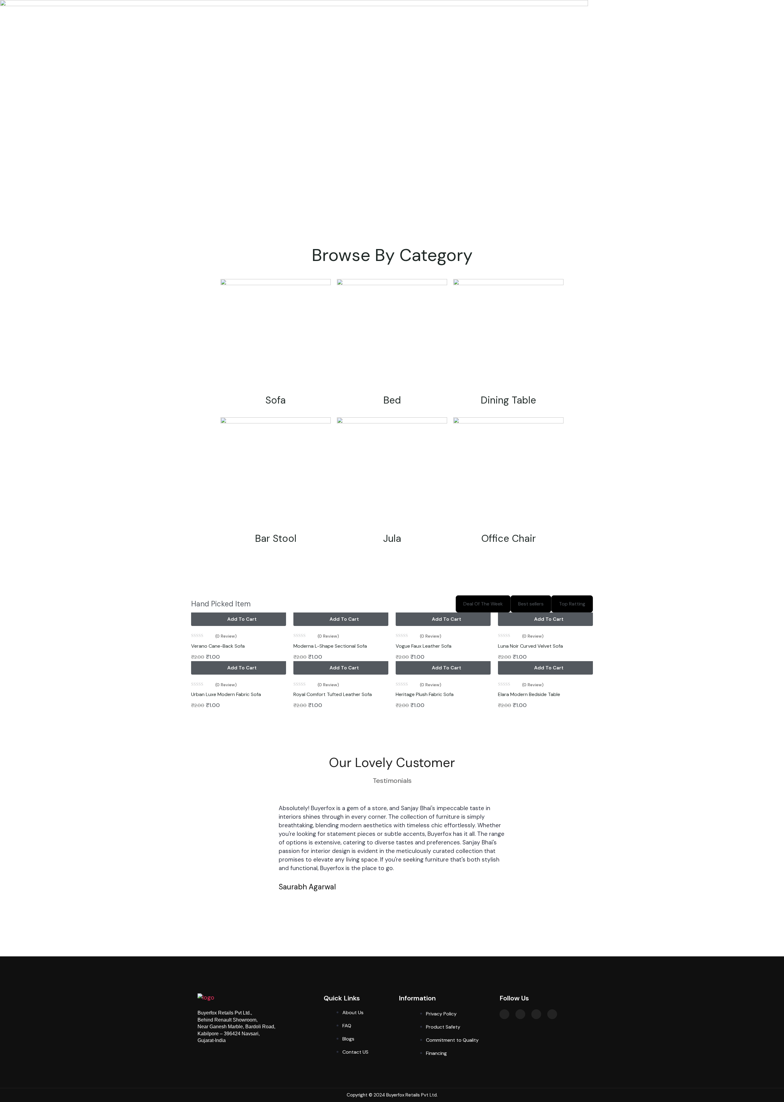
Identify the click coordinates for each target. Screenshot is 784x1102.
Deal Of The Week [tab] (483, 604)
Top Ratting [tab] (572, 604)
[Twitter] (504, 1014)
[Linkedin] (552, 1014)
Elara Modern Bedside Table (529, 694)
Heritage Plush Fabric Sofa (425, 694)
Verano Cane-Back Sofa (218, 646)
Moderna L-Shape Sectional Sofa (330, 646)
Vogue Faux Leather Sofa (423, 646)
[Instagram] (520, 1014)
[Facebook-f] (536, 1014)
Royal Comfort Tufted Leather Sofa (332, 694)
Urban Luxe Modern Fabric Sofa (226, 694)
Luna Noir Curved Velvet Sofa (530, 646)
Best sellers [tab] (531, 604)
